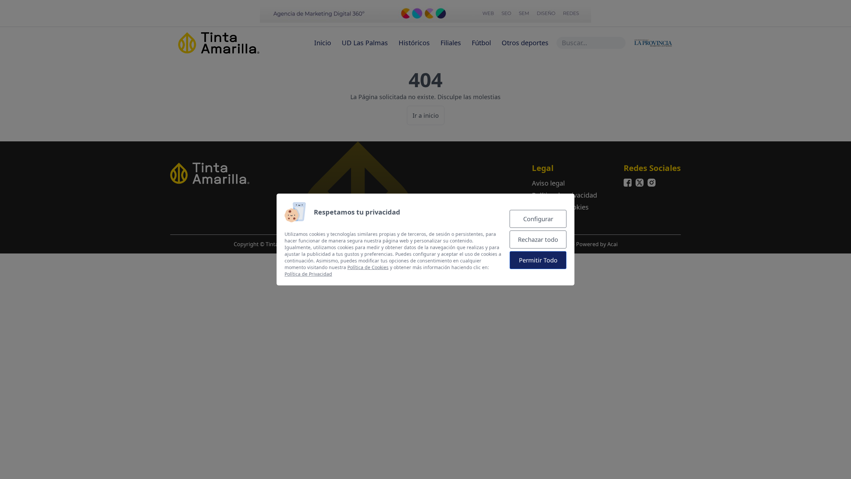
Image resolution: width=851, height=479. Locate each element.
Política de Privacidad (308, 274)
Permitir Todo (538, 260)
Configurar (538, 219)
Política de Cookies (368, 267)
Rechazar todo (538, 239)
